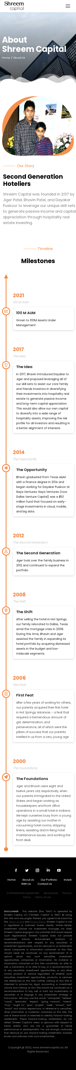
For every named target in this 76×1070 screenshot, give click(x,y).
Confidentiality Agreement (23, 893)
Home (11, 880)
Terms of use (43, 897)
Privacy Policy (38, 921)
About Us (28, 880)
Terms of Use (16, 921)
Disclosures (51, 893)
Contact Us (44, 884)
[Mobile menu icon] (68, 6)
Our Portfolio (49, 880)
